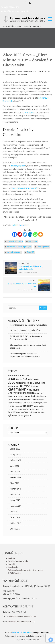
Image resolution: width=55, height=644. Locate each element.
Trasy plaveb (40, 412)
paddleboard (43, 403)
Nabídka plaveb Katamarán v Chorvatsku (25, 570)
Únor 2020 (14, 466)
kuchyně (36, 393)
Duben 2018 (15, 494)
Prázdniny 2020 (39, 406)
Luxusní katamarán (14, 252)
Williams (20, 416)
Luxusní (10, 400)
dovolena (15, 382)
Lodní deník (13, 567)
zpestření (26, 416)
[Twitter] (25, 234)
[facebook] (25, 3)
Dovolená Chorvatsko (15, 241)
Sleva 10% (30, 252)
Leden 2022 (15, 449)
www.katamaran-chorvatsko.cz (21, 621)
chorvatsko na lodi (33, 379)
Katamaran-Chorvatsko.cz (17, 75)
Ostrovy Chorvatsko (33, 403)
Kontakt (11, 564)
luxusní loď (29, 112)
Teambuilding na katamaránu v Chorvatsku (28, 325)
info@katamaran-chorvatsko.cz (18, 11)
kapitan (35, 386)
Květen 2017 (15, 523)
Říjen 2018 (14, 483)
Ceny (27, 375)
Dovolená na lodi (13, 386)
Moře (9, 403)
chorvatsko (17, 378)
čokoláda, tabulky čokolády (37, 636)
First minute (32, 241)
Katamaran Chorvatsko (15, 636)
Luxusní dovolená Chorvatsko (22, 400)
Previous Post (30, 266)
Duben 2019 (15, 472)
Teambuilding (30, 412)
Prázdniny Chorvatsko (14, 409)
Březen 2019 (15, 477)
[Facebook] (14, 234)
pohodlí (20, 406)
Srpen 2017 (15, 517)
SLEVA (40, 409)
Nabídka (14, 403)
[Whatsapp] (35, 234)
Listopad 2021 (16, 455)
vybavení (12, 415)
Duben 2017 (15, 529)
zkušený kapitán (18, 166)
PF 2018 (10, 406)
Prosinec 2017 (16, 506)
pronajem (28, 405)
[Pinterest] (19, 234)
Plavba (15, 406)
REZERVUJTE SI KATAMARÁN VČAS (25, 331)
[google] (30, 3)
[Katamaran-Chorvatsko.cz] (25, 23)
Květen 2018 (15, 489)
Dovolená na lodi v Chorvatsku (27, 639)
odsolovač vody (21, 403)
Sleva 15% (20, 412)
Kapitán (11, 558)
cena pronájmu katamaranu (16, 375)
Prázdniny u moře (27, 409)
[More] (40, 234)
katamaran (17, 389)
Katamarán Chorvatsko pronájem (19, 247)
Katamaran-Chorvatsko (18, 561)
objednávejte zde (20, 225)
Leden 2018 (15, 500)
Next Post (21, 284)
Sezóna (35, 409)
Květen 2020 (15, 460)
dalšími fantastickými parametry (24, 188)
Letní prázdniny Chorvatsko (22, 396)
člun (31, 416)
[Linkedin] (30, 234)
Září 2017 (14, 512)
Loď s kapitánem (43, 247)
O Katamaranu (14, 573)
